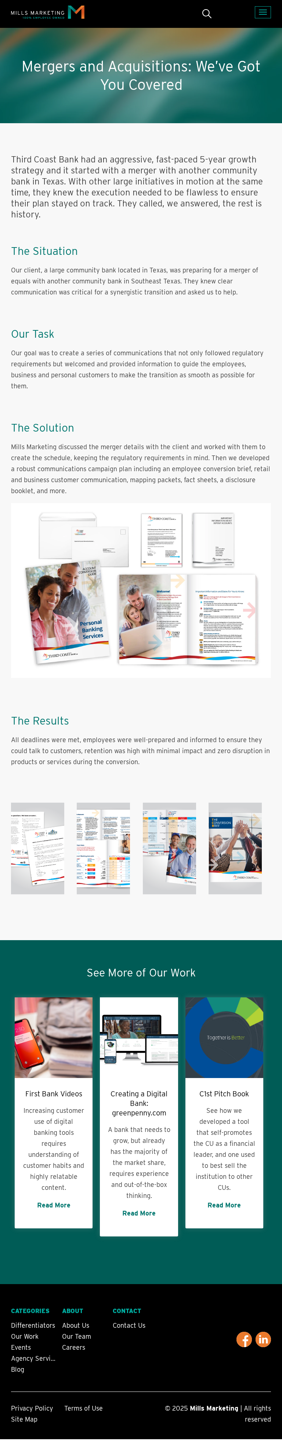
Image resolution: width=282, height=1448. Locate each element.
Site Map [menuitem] (24, 1419)
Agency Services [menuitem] (34, 1358)
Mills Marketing (214, 1408)
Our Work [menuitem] (25, 1336)
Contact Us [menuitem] (129, 1325)
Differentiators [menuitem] (33, 1325)
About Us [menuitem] (75, 1325)
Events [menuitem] (21, 1347)
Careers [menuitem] (73, 1347)
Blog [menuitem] (17, 1369)
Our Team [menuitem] (76, 1336)
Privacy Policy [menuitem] (32, 1408)
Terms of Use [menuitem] (83, 1408)
